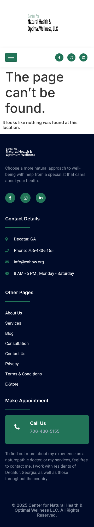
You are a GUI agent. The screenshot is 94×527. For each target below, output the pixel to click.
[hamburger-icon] (11, 57)
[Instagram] (71, 57)
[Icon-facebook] (59, 57)
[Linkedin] (83, 57)
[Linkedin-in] (41, 198)
